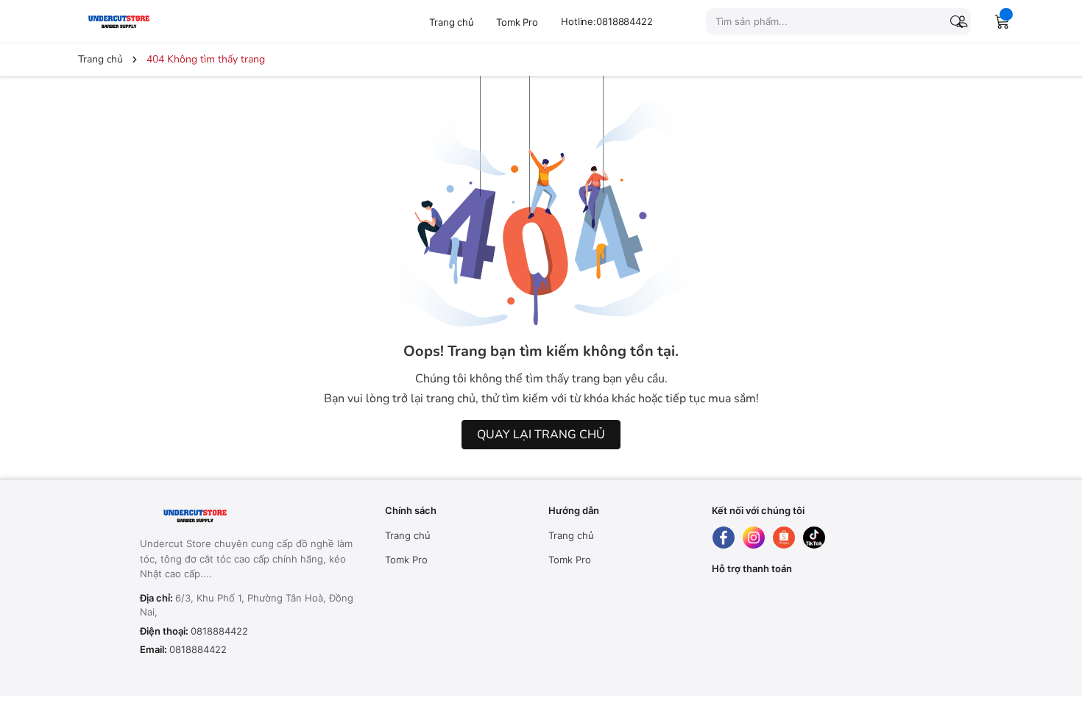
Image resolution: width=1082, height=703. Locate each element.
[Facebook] (723, 537)
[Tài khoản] (959, 21)
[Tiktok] (814, 537)
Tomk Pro (517, 22)
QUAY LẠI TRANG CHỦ (541, 435)
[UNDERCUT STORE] (231, 516)
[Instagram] (753, 537)
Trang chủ (451, 22)
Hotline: (607, 21)
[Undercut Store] (148, 21)
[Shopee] (784, 537)
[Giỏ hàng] (1002, 21)
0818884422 (219, 631)
